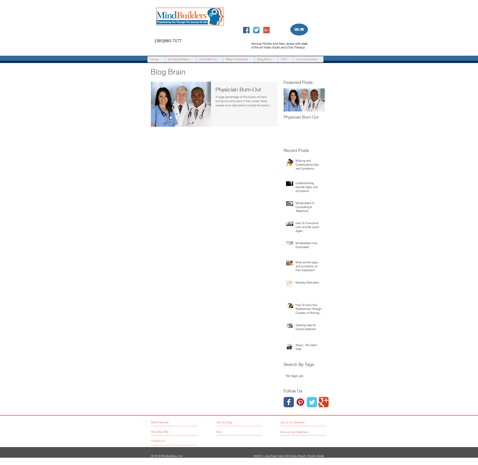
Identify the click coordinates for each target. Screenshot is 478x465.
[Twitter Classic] (312, 402)
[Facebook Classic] (289, 402)
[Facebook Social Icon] (246, 30)
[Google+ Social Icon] (266, 30)
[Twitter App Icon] (256, 30)
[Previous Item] (289, 100)
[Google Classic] (323, 402)
